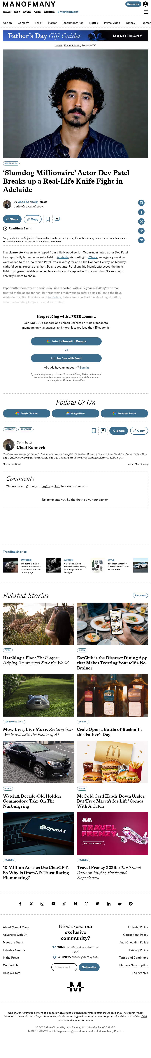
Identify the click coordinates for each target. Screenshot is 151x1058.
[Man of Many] (75, 986)
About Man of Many (138, 464)
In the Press (11, 957)
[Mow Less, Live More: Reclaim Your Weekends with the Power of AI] (38, 695)
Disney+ (131, 23)
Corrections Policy (135, 934)
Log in (46, 486)
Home (58, 45)
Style (27, 12)
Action (7, 23)
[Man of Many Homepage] (39, 4)
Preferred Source (127, 413)
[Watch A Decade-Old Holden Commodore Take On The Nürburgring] (38, 762)
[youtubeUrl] (53, 904)
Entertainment (68, 12)
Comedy (23, 23)
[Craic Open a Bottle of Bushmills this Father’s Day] (112, 695)
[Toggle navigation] (146, 12)
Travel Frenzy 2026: (109, 872)
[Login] (145, 4)
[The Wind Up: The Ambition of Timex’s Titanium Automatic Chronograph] (10, 565)
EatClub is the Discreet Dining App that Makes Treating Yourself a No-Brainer (112, 663)
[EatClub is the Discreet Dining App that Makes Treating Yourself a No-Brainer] (112, 624)
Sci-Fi (38, 23)
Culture (49, 12)
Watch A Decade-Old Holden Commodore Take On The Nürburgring (32, 801)
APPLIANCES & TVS (14, 722)
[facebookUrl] (20, 904)
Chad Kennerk (28, 202)
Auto (37, 12)
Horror (52, 23)
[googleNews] (97, 904)
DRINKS (83, 722)
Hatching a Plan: (36, 660)
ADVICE (68, 560)
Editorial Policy (138, 927)
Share (14, 219)
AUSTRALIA (26, 429)
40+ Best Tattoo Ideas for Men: (75, 568)
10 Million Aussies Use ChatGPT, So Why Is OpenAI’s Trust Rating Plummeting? (36, 872)
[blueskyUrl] (75, 904)
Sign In (84, 367)
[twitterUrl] (31, 904)
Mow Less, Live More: (38, 732)
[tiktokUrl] (64, 904)
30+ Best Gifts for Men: (118, 566)
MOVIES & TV (11, 163)
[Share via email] (141, 240)
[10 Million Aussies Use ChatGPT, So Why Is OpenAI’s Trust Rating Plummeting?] (38, 833)
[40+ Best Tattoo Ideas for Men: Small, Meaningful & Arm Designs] (53, 565)
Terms (66, 374)
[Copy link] (143, 153)
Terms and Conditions (133, 957)
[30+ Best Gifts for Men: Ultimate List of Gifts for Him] (97, 565)
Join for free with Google (69, 341)
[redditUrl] (120, 904)
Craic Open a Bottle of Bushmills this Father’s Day (110, 732)
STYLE (111, 560)
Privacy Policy (81, 374)
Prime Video (112, 23)
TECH (7, 650)
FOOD (82, 650)
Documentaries (73, 23)
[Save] (48, 219)
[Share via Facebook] (143, 129)
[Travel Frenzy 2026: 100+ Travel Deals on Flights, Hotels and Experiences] (112, 833)
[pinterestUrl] (131, 904)
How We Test (11, 973)
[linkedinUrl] (108, 904)
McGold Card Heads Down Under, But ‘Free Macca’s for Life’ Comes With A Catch (111, 801)
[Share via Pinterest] (143, 145)
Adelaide (63, 257)
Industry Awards (14, 950)
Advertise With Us (15, 934)
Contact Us (10, 965)
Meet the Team (13, 942)
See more (140, 595)
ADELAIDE (10, 429)
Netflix (93, 23)
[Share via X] (143, 137)
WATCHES (26, 560)
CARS (8, 788)
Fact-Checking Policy (134, 942)
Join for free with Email (66, 358)
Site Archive (139, 973)
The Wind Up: (31, 568)
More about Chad (12, 464)
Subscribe (133, 4)
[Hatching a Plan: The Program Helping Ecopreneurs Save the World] (38, 624)
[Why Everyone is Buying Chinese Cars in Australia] (140, 565)
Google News (78, 413)
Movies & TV (89, 45)
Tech (16, 12)
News (6, 12)
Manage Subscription (133, 965)
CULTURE (9, 860)
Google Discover (29, 413)
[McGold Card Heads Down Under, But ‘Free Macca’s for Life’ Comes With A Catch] (112, 762)
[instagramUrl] (42, 904)
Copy (34, 219)
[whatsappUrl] (86, 904)
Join (57, 486)
